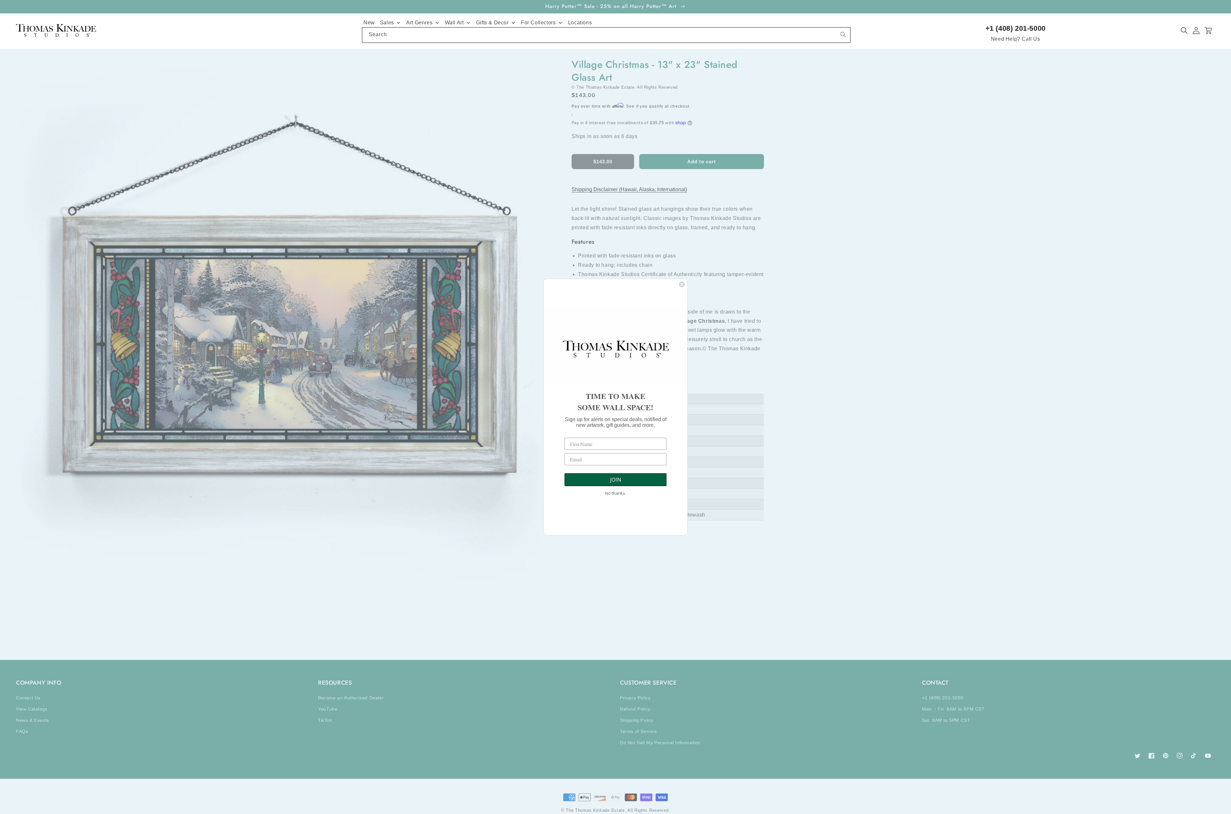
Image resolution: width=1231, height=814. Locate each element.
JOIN (615, 479)
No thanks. (615, 493)
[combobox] (606, 35)
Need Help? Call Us (1015, 39)
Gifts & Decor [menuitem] (492, 22)
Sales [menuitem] (387, 22)
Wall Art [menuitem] (454, 22)
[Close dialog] (682, 284)
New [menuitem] (369, 22)
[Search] (843, 35)
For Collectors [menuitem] (538, 22)
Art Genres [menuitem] (419, 22)
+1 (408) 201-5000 (1015, 28)
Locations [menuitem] (580, 22)
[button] (1184, 30)
